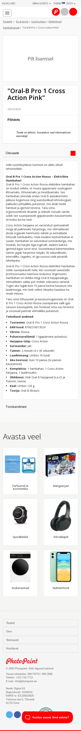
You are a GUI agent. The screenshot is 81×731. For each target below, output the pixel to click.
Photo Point (24, 661)
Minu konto (41, 3)
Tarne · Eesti (63, 3)
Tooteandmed (16, 407)
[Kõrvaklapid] (60, 516)
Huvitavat (12, 648)
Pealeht (7, 21)
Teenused (12, 640)
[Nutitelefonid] (60, 567)
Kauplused (8, 3)
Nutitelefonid (60, 588)
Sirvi (9, 631)
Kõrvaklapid (60, 537)
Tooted (10, 623)
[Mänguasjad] (60, 465)
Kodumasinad (20, 588)
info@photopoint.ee (26, 681)
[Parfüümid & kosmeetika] (20, 465)
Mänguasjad (61, 486)
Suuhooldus (38, 21)
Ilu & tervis (22, 21)
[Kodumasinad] (20, 567)
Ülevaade (12, 153)
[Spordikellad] (20, 516)
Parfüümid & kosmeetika (20, 487)
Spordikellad (20, 537)
